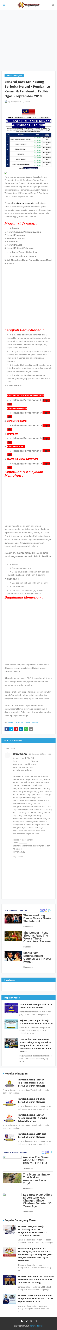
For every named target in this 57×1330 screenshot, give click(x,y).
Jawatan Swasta (31, 722)
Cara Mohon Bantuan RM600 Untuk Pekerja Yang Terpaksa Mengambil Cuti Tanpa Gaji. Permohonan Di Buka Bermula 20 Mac (35, 1045)
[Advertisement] (28, 40)
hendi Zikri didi (20, 753)
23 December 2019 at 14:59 (40, 754)
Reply (14, 856)
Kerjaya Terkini (36, 1325)
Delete (20, 856)
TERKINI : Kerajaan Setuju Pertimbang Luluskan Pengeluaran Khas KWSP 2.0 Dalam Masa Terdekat (32, 1231)
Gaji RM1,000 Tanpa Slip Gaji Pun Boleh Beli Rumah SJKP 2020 (35, 1022)
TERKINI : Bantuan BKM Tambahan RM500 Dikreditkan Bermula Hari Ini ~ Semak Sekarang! (36, 1279)
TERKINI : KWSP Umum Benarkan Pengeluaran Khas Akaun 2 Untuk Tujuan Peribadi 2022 (35, 1298)
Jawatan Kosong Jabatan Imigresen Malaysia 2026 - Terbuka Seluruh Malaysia (31, 1082)
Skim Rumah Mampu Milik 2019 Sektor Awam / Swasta (35, 1006)
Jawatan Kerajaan (15, 722)
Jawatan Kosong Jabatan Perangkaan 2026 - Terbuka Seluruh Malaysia (32, 1117)
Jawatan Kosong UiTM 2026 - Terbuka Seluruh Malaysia (33, 1135)
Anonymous (16, 101)
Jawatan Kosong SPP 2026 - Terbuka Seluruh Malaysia (32, 1100)
